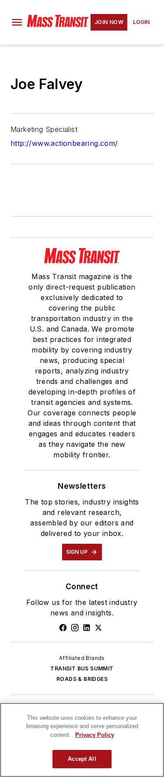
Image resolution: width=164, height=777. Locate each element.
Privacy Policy (94, 735)
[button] (17, 22)
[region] (82, 740)
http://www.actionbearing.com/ (64, 143)
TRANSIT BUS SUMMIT (81, 668)
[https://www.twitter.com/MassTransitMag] (98, 627)
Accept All (82, 759)
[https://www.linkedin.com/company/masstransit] (86, 627)
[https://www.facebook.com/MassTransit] (63, 627)
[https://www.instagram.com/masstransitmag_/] (74, 627)
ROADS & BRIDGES (82, 679)
